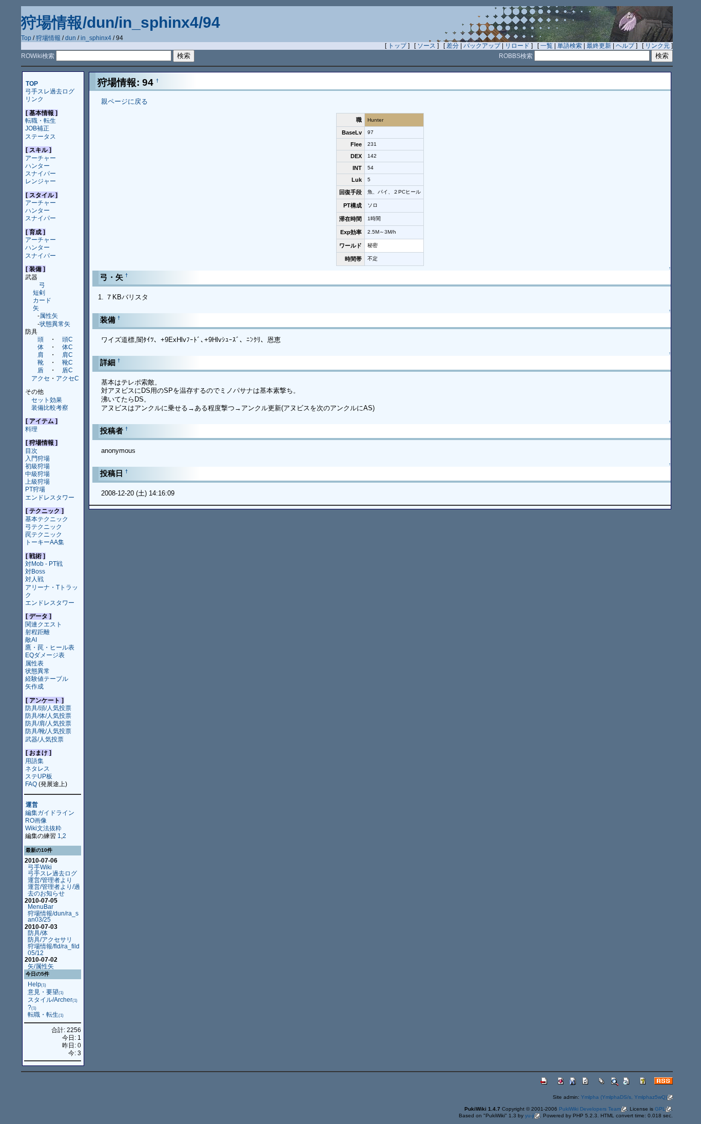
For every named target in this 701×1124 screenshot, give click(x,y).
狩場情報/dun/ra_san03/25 (53, 916)
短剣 (39, 292)
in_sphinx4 (96, 38)
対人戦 (34, 579)
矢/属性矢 (41, 966)
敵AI (31, 639)
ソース (426, 46)
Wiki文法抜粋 (43, 828)
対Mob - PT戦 (44, 563)
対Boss (35, 571)
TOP (32, 83)
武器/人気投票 (44, 739)
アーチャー (40, 158)
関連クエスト (43, 624)
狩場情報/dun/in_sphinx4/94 (120, 22)
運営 (32, 805)
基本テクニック (46, 519)
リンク (34, 99)
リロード (517, 46)
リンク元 (657, 46)
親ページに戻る (124, 101)
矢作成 (34, 686)
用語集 (34, 760)
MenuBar (40, 906)
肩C (67, 354)
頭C (67, 339)
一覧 (546, 46)
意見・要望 (46, 991)
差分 (452, 46)
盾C (67, 370)
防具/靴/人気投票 (48, 731)
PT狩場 (35, 489)
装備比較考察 (49, 407)
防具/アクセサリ (50, 939)
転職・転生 (40, 120)
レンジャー (40, 181)
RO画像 (36, 820)
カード (42, 300)
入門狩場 (37, 458)
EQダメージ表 (45, 655)
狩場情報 (48, 38)
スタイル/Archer (52, 999)
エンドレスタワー (49, 497)
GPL (660, 1109)
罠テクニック (43, 534)
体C (67, 347)
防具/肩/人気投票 (48, 723)
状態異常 (37, 671)
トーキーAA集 (44, 542)
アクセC (67, 378)
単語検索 (569, 46)
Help (37, 984)
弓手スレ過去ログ (49, 91)
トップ (397, 46)
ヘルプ (625, 46)
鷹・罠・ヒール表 (49, 647)
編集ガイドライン (49, 812)
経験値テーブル (46, 678)
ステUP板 (38, 776)
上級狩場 (37, 481)
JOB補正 (37, 128)
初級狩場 (37, 466)
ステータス (40, 136)
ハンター (37, 165)
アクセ (40, 378)
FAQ (31, 783)
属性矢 (49, 315)
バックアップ (481, 46)
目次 (31, 450)
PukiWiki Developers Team (590, 1109)
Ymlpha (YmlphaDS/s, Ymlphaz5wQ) (624, 1097)
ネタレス (37, 768)
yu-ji (529, 1115)
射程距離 (37, 631)
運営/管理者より (50, 880)
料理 (31, 429)
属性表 (34, 663)
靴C (67, 362)
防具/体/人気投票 (48, 715)
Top (26, 38)
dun (70, 38)
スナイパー (40, 173)
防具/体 (38, 932)
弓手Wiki (40, 867)
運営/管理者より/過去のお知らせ (54, 890)
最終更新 (599, 46)
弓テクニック (43, 526)
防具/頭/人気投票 (48, 707)
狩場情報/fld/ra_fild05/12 (54, 949)
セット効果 (46, 399)
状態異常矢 (55, 323)
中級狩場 (37, 473)
